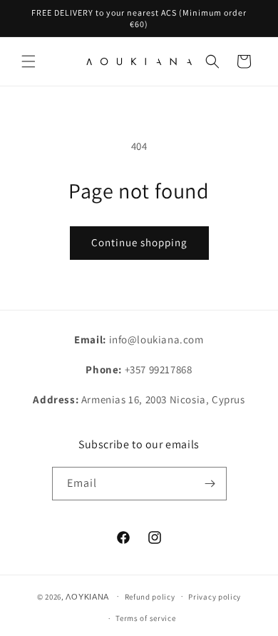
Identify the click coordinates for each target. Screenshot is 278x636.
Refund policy (150, 597)
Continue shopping (139, 242)
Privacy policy (214, 597)
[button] (28, 61)
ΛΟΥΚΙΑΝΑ (87, 596)
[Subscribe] (210, 483)
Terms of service (145, 618)
